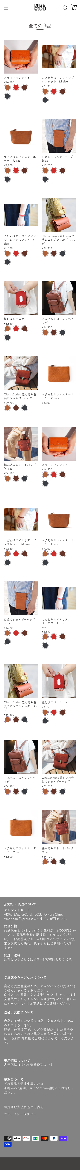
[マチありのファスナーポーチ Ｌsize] (21, 136)
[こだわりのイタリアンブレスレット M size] (59, 57)
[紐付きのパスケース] (21, 298)
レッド (16, 87)
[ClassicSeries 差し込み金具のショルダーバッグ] (21, 373)
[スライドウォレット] (21, 57)
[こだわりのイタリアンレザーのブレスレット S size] (21, 215)
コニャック (7, 87)
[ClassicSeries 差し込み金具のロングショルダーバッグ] (59, 215)
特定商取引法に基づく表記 (23, 1107)
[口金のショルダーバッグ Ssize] (59, 136)
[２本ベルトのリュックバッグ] (59, 298)
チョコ (24, 87)
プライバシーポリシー (20, 1114)
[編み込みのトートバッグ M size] (21, 444)
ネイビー (7, 96)
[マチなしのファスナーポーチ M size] (59, 373)
